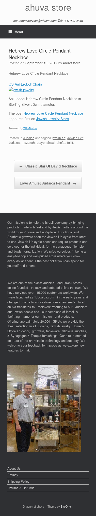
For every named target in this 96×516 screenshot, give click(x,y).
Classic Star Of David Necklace (48, 166)
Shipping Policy (18, 481)
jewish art (58, 137)
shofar (61, 142)
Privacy (12, 474)
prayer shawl (46, 142)
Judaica (28, 137)
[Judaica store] (44, 451)
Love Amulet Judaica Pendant (48, 183)
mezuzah (28, 142)
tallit (70, 142)
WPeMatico (30, 128)
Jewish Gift (75, 137)
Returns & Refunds (20, 487)
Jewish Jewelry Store (52, 118)
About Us (14, 468)
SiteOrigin (67, 506)
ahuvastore (71, 62)
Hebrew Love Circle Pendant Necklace (53, 113)
